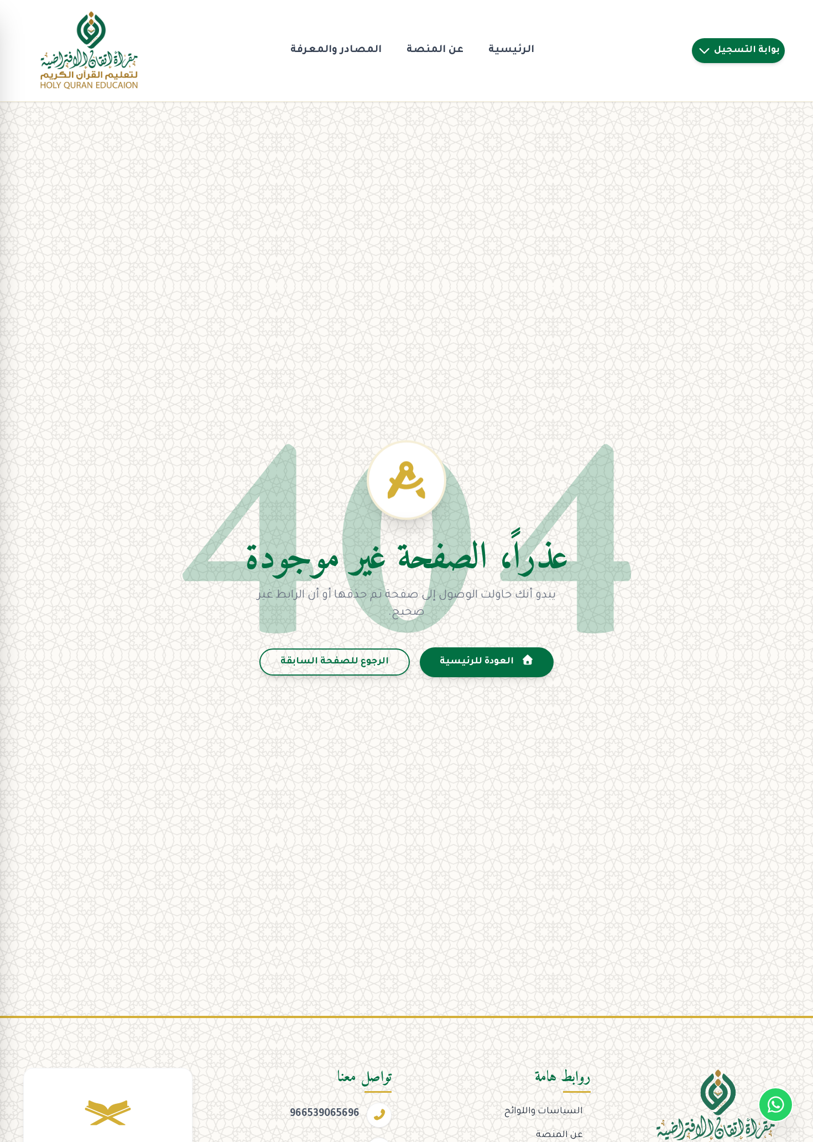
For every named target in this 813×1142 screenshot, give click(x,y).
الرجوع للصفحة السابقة (334, 662)
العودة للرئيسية (478, 662)
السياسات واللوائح (543, 1112)
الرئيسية (511, 50)
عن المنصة (434, 50)
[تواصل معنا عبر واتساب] (775, 1104)
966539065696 (324, 1114)
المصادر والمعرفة (336, 50)
